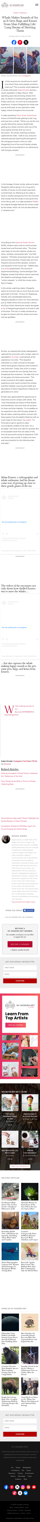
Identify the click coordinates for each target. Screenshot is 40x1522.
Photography (27, 1468)
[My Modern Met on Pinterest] (12, 1486)
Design (18, 1468)
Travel (30, 1476)
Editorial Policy (19, 1507)
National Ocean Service (24, 242)
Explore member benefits (20, 950)
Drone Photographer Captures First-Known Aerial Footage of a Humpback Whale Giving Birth (10, 1266)
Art (12, 1468)
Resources (12, 1473)
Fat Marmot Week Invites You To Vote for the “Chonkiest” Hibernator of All (9, 1205)
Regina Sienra (15, 36)
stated (28, 420)
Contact (20, 1510)
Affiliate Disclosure (13, 1513)
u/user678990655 (24, 712)
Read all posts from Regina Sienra (23, 902)
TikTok (34, 761)
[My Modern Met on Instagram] (23, 1486)
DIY (23, 1470)
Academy (18, 1479)
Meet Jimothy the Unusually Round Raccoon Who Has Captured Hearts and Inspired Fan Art (29, 1337)
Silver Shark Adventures (26, 115)
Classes (20, 1473)
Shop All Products (20, 1166)
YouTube (15, 357)
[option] (10, 1074)
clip (3, 308)
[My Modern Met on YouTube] (34, 1486)
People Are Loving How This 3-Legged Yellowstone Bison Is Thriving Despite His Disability (10, 1401)
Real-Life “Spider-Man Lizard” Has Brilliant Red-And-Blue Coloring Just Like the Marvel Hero (29, 1266)
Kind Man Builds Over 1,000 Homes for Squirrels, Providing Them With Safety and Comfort (10, 1235)
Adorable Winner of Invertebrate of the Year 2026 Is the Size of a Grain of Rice (29, 1205)
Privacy (23, 1513)
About (11, 1507)
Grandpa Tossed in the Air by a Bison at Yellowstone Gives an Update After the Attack (29, 1370)
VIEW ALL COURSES (15, 1025)
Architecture (15, 1470)
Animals (23, 13)
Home (15, 13)
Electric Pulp (30, 1518)
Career (29, 1470)
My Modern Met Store (14, 1092)
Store (25, 1479)
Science (13, 1476)
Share (29, 910)
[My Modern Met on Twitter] (17, 1486)
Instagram (26, 76)
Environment (29, 1473)
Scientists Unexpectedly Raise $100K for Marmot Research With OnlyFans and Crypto (29, 1235)
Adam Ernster (23, 90)
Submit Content (12, 1510)
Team (27, 1507)
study (6, 268)
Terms (29, 1513)
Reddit (35, 201)
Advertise (28, 1510)
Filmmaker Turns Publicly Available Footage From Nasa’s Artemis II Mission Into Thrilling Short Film (10, 1338)
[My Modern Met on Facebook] (6, 1486)
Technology (21, 1476)
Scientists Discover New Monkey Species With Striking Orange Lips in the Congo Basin (10, 1370)
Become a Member (20, 944)
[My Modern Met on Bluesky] (25, 1492)
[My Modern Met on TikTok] (14, 1492)
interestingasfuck (11, 715)
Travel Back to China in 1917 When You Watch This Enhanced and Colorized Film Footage (29, 1401)
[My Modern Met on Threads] (20, 1492)
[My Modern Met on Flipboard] (28, 1486)
